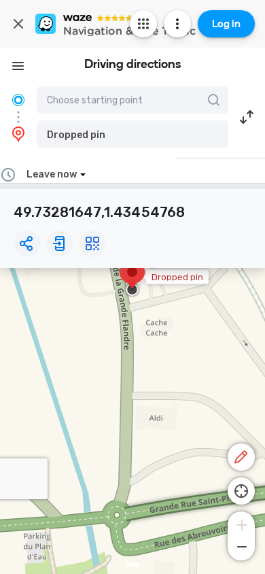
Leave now (51, 174)
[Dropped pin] (132, 278)
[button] (132, 134)
